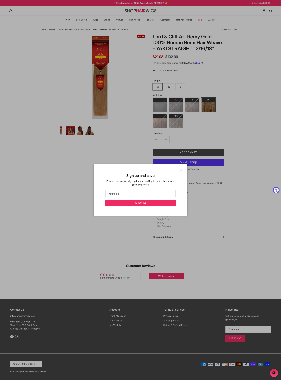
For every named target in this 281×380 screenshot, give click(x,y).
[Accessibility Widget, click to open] (276, 190)
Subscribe (140, 203)
